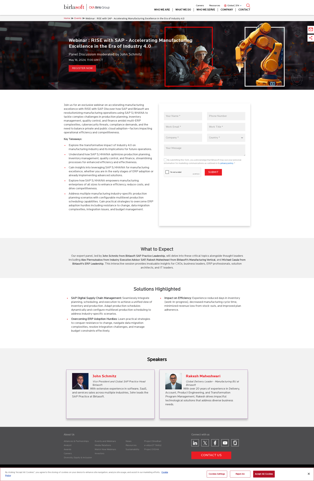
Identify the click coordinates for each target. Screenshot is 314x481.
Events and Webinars (105, 441)
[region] (157, 474)
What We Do (183, 10)
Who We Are (162, 10)
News (128, 441)
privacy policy (226, 163)
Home (67, 18)
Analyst (67, 445)
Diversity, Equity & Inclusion (78, 457)
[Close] (308, 473)
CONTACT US (211, 455)
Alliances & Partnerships (76, 441)
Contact (244, 10)
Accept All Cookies (264, 474)
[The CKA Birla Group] (99, 7)
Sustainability (132, 449)
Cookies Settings (217, 474)
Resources (214, 5)
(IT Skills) (156, 445)
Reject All (240, 474)
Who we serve (206, 10)
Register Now (82, 68)
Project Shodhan (152, 441)
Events (77, 18)
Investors (99, 453)
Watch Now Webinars (105, 449)
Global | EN (233, 5)
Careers (200, 5)
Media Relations (103, 445)
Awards (67, 449)
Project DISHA (151, 449)
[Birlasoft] (76, 7)
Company (227, 10)
